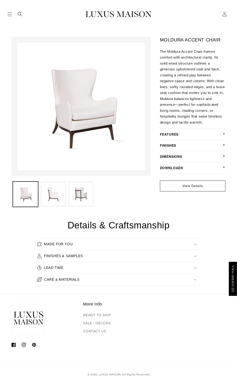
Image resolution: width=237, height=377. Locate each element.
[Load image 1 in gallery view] (25, 194)
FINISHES (168, 145)
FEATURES (169, 134)
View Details (192, 186)
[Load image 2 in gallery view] (53, 194)
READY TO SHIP (97, 315)
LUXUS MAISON (110, 374)
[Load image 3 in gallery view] (81, 194)
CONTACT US (94, 331)
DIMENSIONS (171, 156)
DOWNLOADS (171, 167)
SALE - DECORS (97, 323)
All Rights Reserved (136, 374)
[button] (10, 14)
